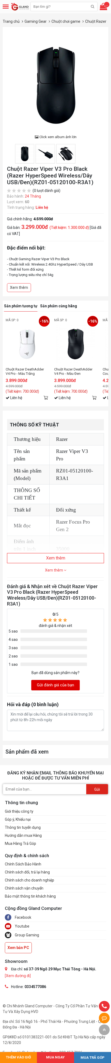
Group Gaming (26, 935)
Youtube (21, 926)
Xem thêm (19, 287)
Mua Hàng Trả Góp (20, 843)
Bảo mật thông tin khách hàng (30, 896)
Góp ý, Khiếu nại (18, 819)
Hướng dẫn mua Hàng (23, 835)
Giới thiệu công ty (19, 811)
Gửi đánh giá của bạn (55, 685)
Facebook (22, 917)
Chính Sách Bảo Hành (23, 864)
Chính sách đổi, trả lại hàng (27, 872)
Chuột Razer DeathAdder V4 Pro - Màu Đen (73, 371)
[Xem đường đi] (18, 976)
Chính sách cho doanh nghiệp (29, 880)
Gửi (97, 789)
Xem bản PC (18, 947)
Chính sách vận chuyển (24, 888)
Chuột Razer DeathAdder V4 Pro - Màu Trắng (25, 371)
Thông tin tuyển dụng (23, 827)
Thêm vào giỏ (45, 397)
